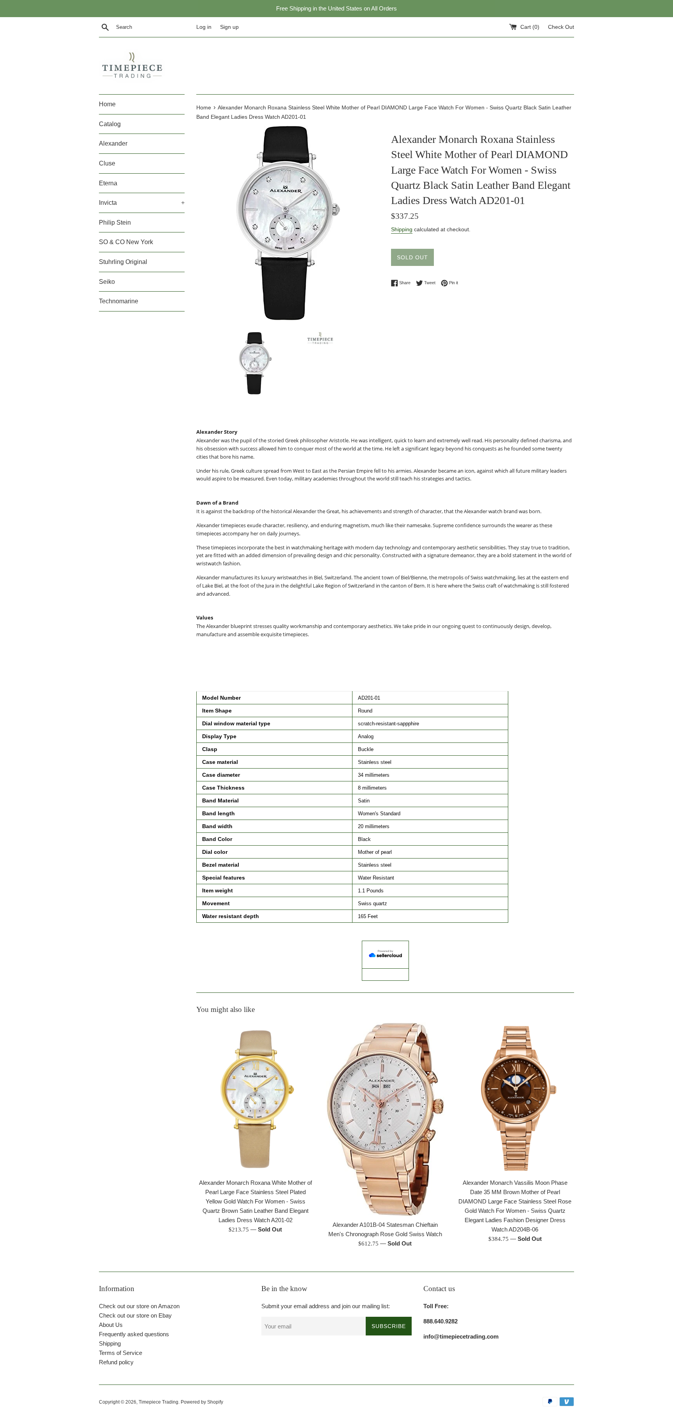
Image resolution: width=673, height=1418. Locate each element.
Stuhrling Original (123, 262)
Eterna (108, 183)
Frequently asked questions (134, 1334)
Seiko (107, 281)
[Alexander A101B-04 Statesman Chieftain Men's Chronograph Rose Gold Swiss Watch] (385, 1119)
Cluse (107, 163)
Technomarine (118, 301)
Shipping (401, 229)
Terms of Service (120, 1352)
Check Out (561, 27)
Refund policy (116, 1362)
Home (107, 104)
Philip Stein (115, 222)
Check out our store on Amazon (139, 1306)
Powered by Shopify (202, 1402)
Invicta (142, 202)
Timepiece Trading (158, 1402)
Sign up (229, 27)
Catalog (110, 124)
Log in (203, 27)
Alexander (113, 143)
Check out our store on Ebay (135, 1315)
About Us (111, 1324)
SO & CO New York (126, 242)
